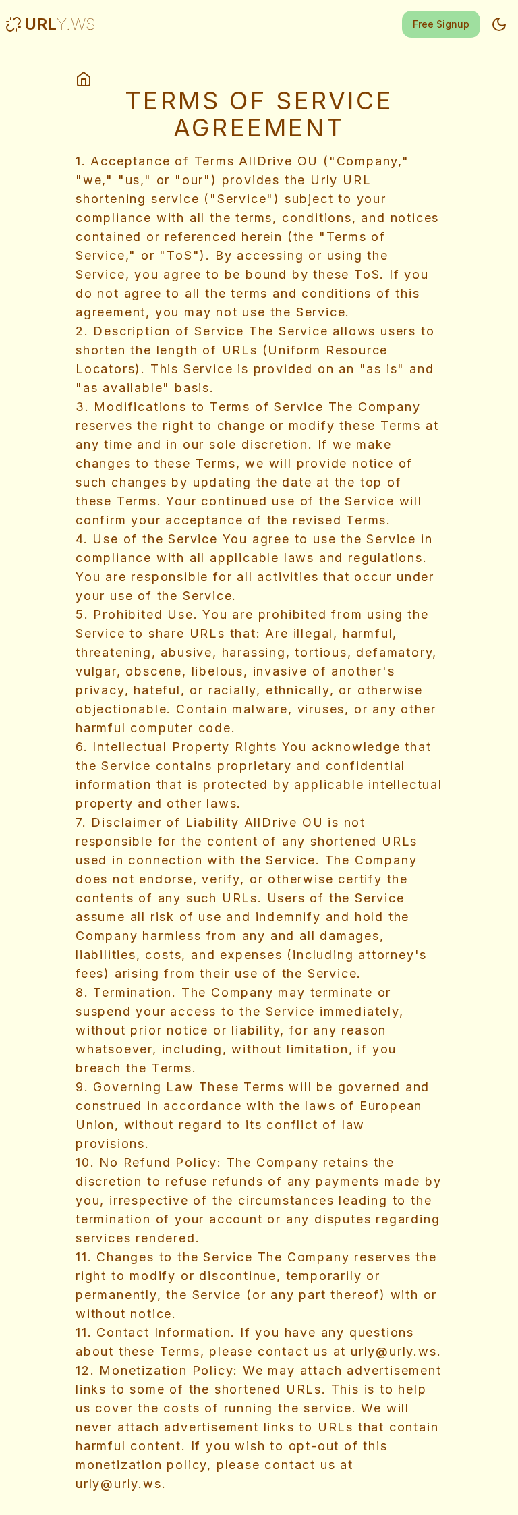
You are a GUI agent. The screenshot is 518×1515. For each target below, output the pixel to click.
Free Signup (441, 24)
